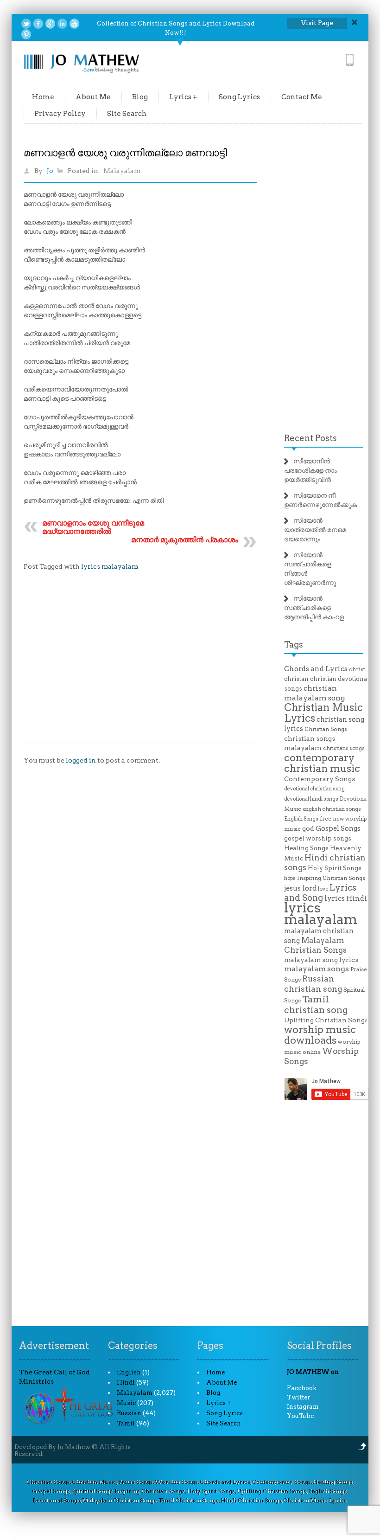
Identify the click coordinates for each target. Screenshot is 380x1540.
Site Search (127, 113)
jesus (292, 888)
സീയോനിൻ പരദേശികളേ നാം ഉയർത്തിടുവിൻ (310, 470)
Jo (50, 170)
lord (309, 888)
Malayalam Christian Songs (315, 945)
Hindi (126, 1382)
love (323, 889)
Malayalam (121, 170)
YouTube (300, 1415)
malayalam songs (316, 968)
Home (43, 97)
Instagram (303, 1406)
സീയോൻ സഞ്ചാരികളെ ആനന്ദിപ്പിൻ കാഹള (314, 608)
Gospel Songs (338, 828)
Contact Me (301, 97)
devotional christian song (314, 789)
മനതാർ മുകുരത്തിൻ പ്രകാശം (184, 540)
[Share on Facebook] (38, 24)
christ (357, 669)
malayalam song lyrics (321, 959)
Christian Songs (325, 729)
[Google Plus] (50, 24)
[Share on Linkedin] (62, 24)
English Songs (301, 819)
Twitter (298, 1397)
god (308, 828)
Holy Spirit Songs (334, 868)
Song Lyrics (239, 97)
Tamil (126, 1423)
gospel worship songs (317, 838)
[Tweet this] (26, 24)
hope (290, 878)
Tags (293, 644)
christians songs (344, 748)
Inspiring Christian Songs (331, 878)
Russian (129, 1413)
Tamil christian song (316, 1004)
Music (126, 1402)
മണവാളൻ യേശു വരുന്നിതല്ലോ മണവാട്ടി (125, 153)
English (129, 1372)
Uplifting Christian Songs (326, 1020)
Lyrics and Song (320, 892)
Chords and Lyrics (316, 669)
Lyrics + (183, 97)
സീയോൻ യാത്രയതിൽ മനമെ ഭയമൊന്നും (315, 530)
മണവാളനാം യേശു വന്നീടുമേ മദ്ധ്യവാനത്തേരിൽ (93, 527)
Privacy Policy (60, 113)
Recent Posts (310, 438)
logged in (81, 760)
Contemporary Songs (319, 779)
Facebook (302, 1388)
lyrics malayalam (109, 566)
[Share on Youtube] (74, 24)
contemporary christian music (322, 762)
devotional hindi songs (311, 799)
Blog (140, 97)
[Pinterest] (26, 34)
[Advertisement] (140, 664)
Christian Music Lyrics (323, 712)
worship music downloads (320, 1034)
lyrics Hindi (345, 898)
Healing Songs (306, 848)
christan (296, 678)
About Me (93, 97)
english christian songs (332, 809)
